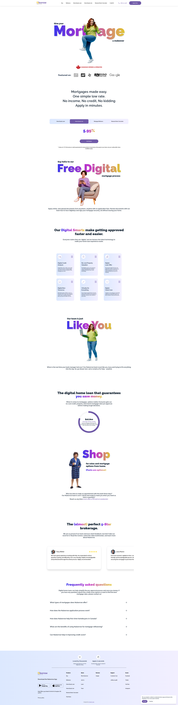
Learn (82, 684)
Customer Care (114, 675)
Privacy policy (41, 697)
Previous (43, 558)
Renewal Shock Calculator (101, 3)
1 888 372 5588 (123, 3)
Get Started (89, 141)
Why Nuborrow (84, 675)
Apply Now (135, 3)
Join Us (82, 680)
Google (97, 675)
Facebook (127, 675)
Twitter (127, 680)
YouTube (127, 684)
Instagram (127, 688)
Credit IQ (112, 3)
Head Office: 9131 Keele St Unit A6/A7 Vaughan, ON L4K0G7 (49, 692)
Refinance (68, 3)
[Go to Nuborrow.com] (41, 3)
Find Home (68, 696)
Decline (151, 701)
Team (82, 688)
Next (135, 558)
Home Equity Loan (77, 3)
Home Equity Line (88, 3)
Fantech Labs (91, 702)
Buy (62, 3)
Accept (144, 701)
